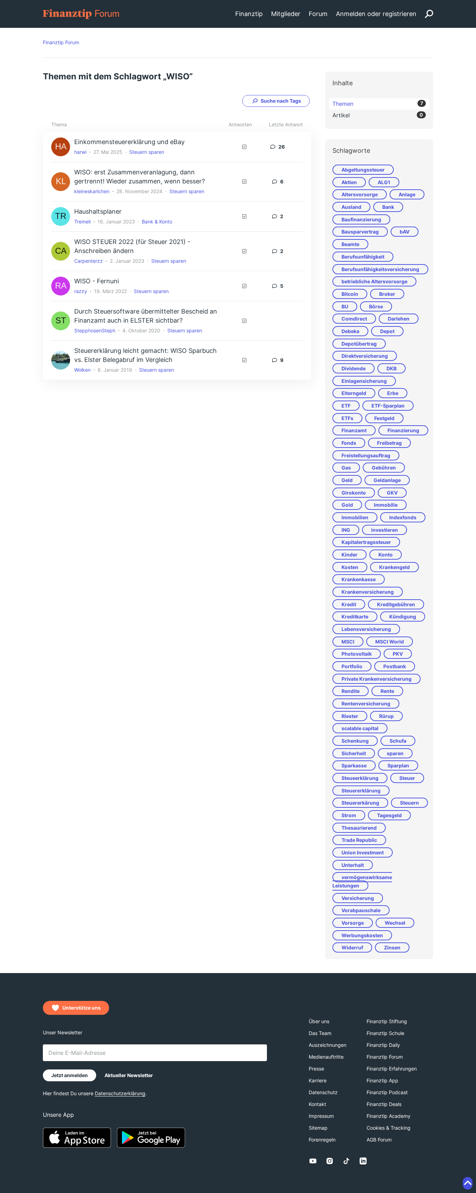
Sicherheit (353, 753)
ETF (346, 406)
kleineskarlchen (91, 191)
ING (345, 530)
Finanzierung (403, 430)
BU (344, 306)
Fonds (348, 443)
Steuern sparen (146, 152)
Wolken (82, 370)
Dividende (353, 368)
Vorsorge (352, 923)
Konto (385, 555)
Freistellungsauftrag (365, 455)
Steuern (409, 803)
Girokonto (353, 493)
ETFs (347, 418)
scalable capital (359, 728)
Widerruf (352, 947)
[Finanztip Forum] (81, 13)
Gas (346, 468)
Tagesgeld (389, 815)
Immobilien (354, 517)
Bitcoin (349, 294)
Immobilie (386, 505)
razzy (80, 291)
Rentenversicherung (365, 703)
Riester (349, 716)
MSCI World (389, 642)
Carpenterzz (88, 261)
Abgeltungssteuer (363, 170)
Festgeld (384, 418)
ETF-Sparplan (388, 406)
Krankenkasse (358, 579)
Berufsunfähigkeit (362, 257)
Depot (387, 331)
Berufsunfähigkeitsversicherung (380, 269)
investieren (384, 530)
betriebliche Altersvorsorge (374, 281)
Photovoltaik (356, 654)
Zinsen (392, 947)
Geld (347, 480)
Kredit (348, 604)
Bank (388, 207)
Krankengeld (394, 567)
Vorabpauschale (361, 910)
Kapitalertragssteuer (366, 542)
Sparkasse (354, 765)
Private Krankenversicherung (376, 679)
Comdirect (354, 319)
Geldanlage (387, 480)
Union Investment (362, 852)
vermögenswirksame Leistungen (362, 881)
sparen (395, 753)
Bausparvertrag (360, 232)
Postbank (394, 666)
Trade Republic (359, 840)
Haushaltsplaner (98, 211)
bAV (404, 232)
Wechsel (395, 923)
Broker (387, 294)
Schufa (398, 741)
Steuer (407, 778)
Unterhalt (352, 865)
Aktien (349, 182)
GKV (392, 493)
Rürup (386, 716)
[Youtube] (313, 1161)
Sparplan (398, 765)
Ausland (351, 207)
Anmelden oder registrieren (376, 13)
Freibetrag (389, 443)
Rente (387, 691)
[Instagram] (329, 1161)
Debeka (350, 331)
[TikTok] (346, 1161)
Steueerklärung (359, 778)
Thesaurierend (359, 828)
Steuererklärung (361, 790)
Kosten (349, 567)
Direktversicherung (364, 356)
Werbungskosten (362, 935)
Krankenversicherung (367, 592)
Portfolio (351, 666)
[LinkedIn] (363, 1161)
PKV (398, 654)
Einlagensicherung (364, 381)
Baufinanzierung (361, 219)
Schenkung (355, 741)
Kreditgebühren (396, 604)
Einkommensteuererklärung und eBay (129, 141)
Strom (348, 815)
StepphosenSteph (94, 330)
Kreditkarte (354, 616)
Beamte (350, 244)
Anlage (407, 194)
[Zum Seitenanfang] (468, 1183)
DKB (391, 368)
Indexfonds (402, 517)
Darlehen (398, 319)
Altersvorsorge (359, 194)
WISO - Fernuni (96, 281)
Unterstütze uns (81, 1008)
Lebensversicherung (366, 629)
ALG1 (384, 182)
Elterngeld (353, 393)
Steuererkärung (360, 803)
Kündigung (402, 616)
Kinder (349, 555)
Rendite (350, 691)
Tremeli (82, 221)
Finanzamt (354, 430)
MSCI (347, 642)
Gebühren (384, 468)
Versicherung (357, 898)
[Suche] (429, 14)
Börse (376, 306)
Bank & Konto (157, 221)
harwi (80, 152)
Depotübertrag (359, 344)
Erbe (392, 393)
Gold (347, 505)
